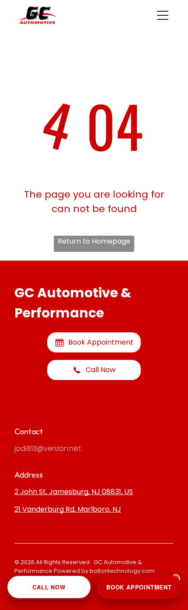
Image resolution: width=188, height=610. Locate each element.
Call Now (48, 587)
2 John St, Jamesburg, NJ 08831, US (73, 492)
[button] (162, 15)
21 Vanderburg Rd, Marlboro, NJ (67, 509)
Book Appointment (139, 587)
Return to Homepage (94, 241)
